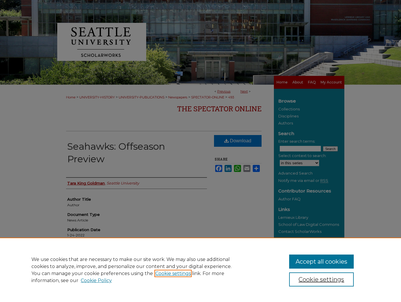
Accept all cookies (321, 261)
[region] (200, 270)
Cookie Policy (96, 280)
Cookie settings (173, 273)
